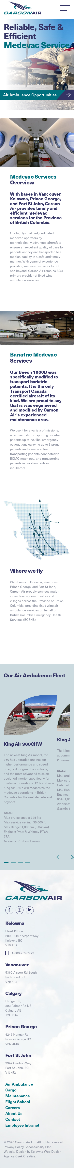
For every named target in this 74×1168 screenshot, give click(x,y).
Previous (58, 857)
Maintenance (17, 1095)
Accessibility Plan (39, 1147)
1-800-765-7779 (23, 953)
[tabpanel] (30, 775)
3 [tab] (20, 862)
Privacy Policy (14, 1147)
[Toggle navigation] (65, 8)
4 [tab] (27, 862)
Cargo (11, 1090)
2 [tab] (13, 862)
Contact (12, 1119)
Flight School (17, 1101)
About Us (13, 1113)
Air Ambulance (19, 1084)
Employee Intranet (22, 1125)
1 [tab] (6, 862)
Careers (12, 1107)
